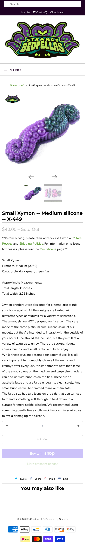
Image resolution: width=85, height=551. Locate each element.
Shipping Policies (31, 244)
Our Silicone (48, 249)
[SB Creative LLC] (42, 41)
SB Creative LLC (35, 519)
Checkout (57, 12)
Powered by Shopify (56, 519)
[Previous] (30, 176)
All (23, 85)
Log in (25, 12)
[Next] (54, 176)
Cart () (41, 12)
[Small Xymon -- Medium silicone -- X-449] (42, 132)
